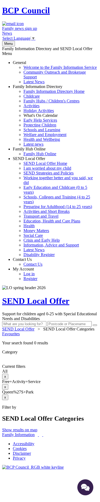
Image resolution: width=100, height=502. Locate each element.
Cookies (20, 448)
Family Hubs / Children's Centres (51, 101)
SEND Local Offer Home (45, 163)
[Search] (95, 325)
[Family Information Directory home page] (33, 467)
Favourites (11, 334)
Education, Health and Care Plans (51, 221)
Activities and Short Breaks (46, 211)
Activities (31, 105)
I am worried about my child (47, 168)
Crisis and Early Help (41, 240)
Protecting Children (39, 125)
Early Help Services (40, 120)
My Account (25, 274)
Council (26, 10)
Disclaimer (22, 453)
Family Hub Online (34, 151)
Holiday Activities (38, 110)
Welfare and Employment (44, 134)
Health (29, 226)
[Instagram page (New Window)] (42, 434)
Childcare (31, 96)
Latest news (33, 144)
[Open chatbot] (85, 487)
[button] (50, 343)
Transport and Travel (40, 216)
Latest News (34, 81)
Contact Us (27, 261)
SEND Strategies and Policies (48, 173)
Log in (29, 274)
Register (30, 278)
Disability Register (39, 254)
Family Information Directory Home (54, 91)
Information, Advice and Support (51, 245)
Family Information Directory (49, 115)
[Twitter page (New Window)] (38, 434)
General (55, 72)
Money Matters (36, 230)
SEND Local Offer (53, 206)
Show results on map (19, 430)
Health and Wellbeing (41, 139)
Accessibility (23, 443)
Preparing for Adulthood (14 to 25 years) (57, 206)
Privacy (19, 458)
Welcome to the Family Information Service (60, 67)
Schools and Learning (41, 130)
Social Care (33, 235)
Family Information (18, 434)
